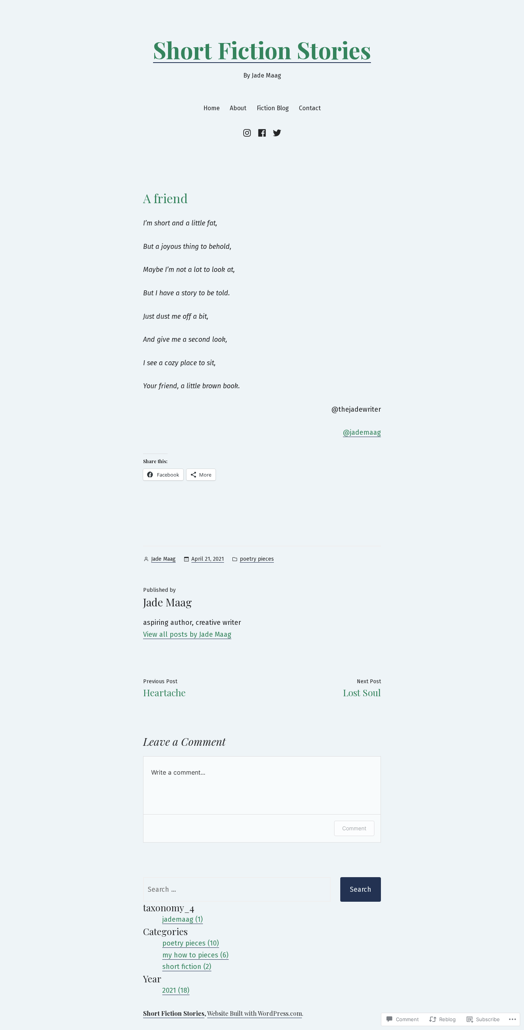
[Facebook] (261, 133)
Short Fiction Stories (262, 49)
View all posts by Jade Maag (187, 634)
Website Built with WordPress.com (254, 1013)
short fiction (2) (186, 966)
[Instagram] (248, 133)
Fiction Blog (273, 108)
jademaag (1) (182, 919)
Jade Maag (163, 559)
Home (211, 108)
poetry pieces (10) (190, 943)
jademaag (362, 432)
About (238, 108)
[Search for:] (237, 889)
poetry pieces (257, 559)
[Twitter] (276, 133)
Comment (354, 828)
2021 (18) (175, 990)
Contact (310, 108)
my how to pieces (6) (195, 955)
